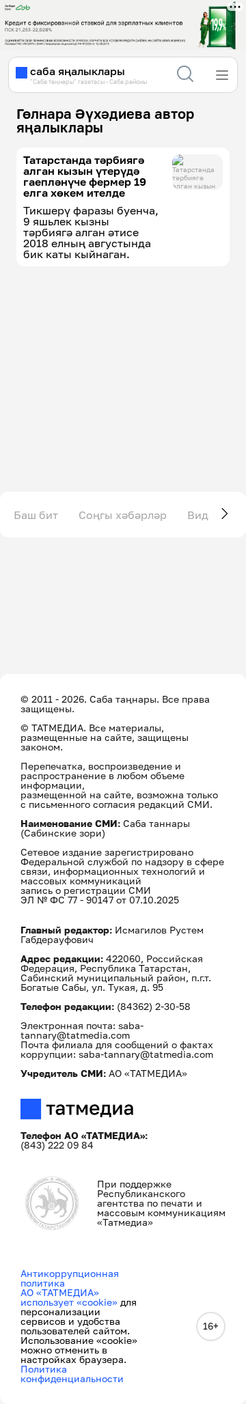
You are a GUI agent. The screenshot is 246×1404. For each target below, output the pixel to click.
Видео (204, 515)
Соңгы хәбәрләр (123, 515)
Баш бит (36, 515)
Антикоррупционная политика (69, 1278)
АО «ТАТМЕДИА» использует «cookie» (69, 1297)
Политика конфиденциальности (72, 1373)
